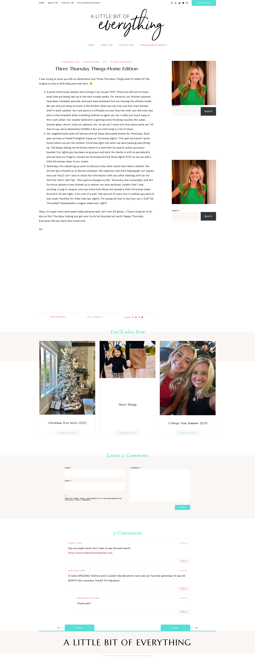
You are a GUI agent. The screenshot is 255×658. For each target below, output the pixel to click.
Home (41, 3)
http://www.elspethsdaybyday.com (90, 552)
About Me (53, 3)
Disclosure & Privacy (88, 3)
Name (68, 468)
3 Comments (96, 317)
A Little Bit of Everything (127, 642)
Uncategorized (91, 62)
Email (68, 481)
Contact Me (67, 3)
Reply (184, 561)
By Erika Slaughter (121, 62)
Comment (135, 468)
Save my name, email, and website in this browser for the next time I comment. (93, 499)
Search (175, 106)
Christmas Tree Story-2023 (67, 423)
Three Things (127, 404)
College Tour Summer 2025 (187, 423)
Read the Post (67, 433)
